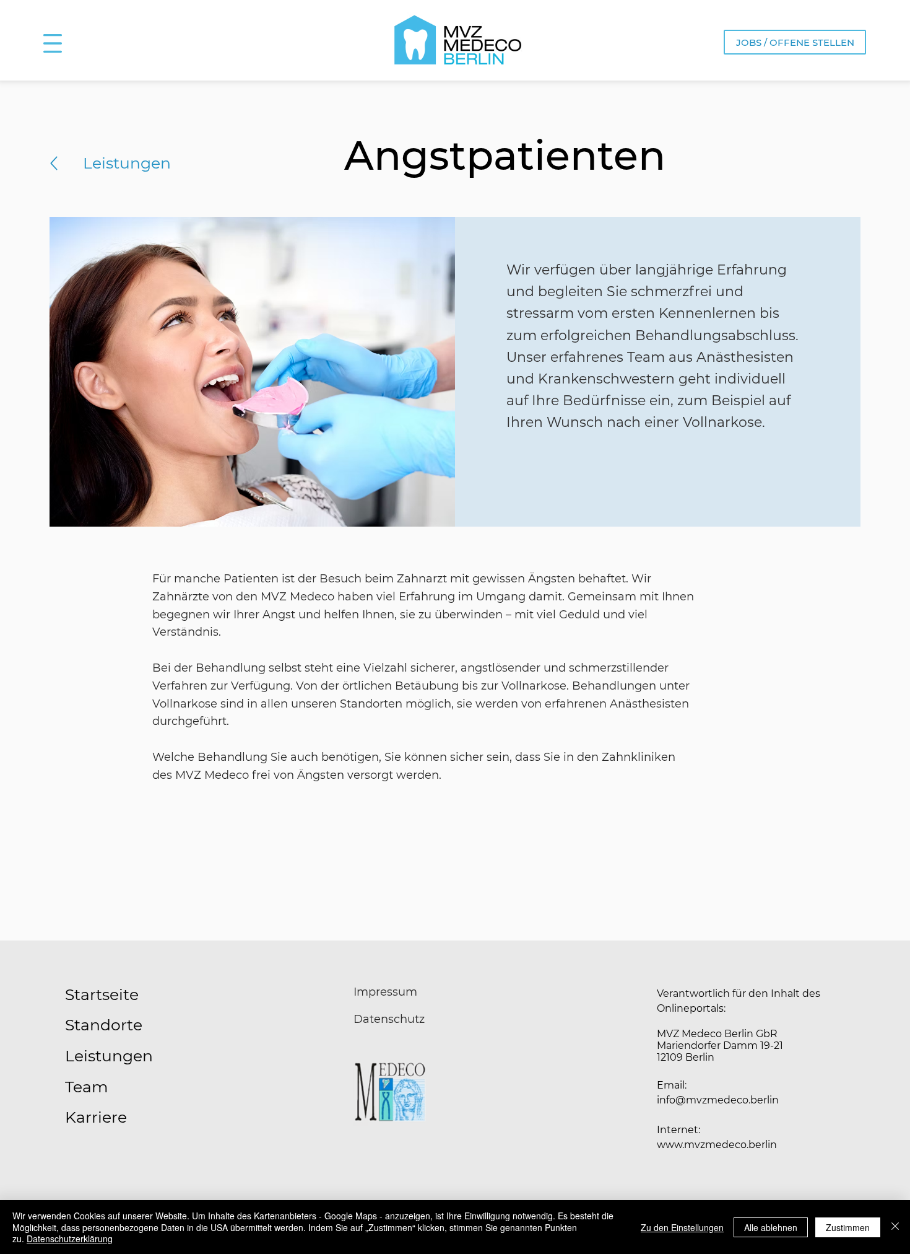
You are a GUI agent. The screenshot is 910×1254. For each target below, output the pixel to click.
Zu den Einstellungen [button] (682, 1227)
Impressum (385, 992)
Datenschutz (389, 1019)
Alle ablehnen (770, 1227)
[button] (52, 43)
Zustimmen (848, 1227)
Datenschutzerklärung (70, 1238)
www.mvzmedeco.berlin (717, 1145)
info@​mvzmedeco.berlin (718, 1100)
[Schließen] (895, 1227)
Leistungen (127, 163)
